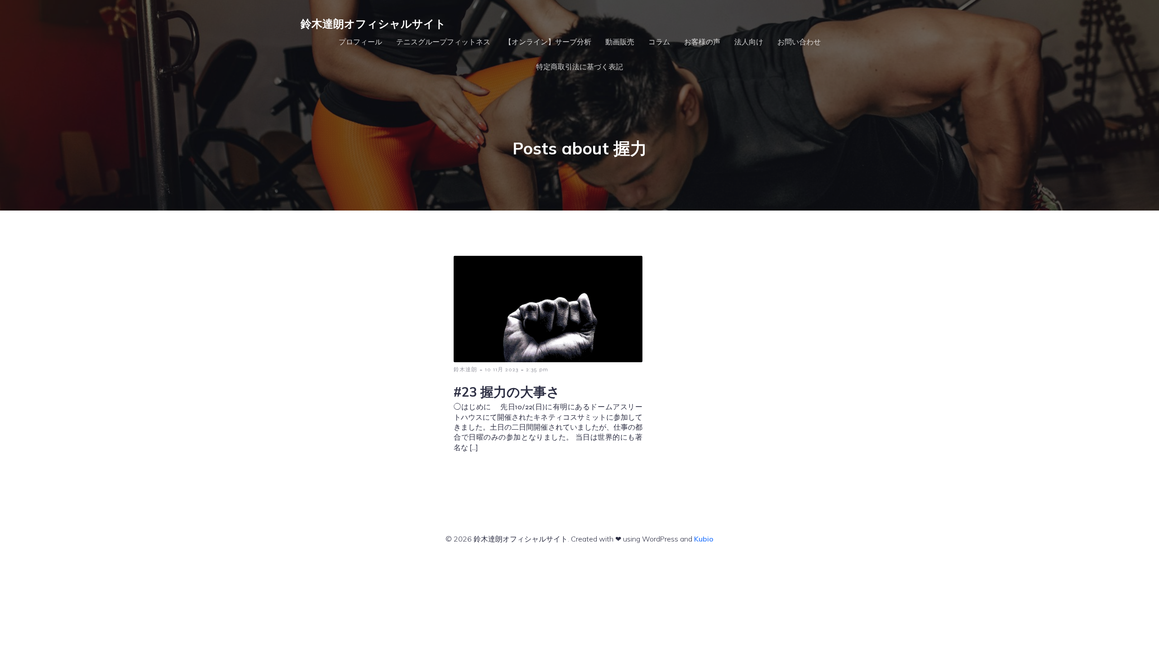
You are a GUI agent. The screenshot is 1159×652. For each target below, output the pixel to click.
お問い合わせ (799, 41)
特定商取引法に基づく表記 (579, 66)
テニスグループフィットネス (443, 41)
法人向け (748, 41)
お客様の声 (702, 41)
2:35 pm (537, 369)
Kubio (704, 538)
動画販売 (619, 41)
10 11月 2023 (501, 369)
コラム (659, 41)
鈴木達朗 (465, 369)
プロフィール (360, 41)
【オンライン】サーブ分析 (547, 41)
